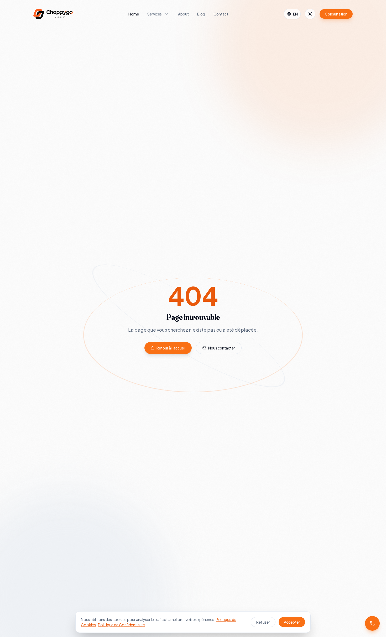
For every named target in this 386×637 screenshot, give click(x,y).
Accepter (292, 622)
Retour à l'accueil (171, 348)
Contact (220, 14)
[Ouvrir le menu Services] (166, 14)
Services (154, 14)
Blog (201, 14)
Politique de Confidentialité (121, 624)
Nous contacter (221, 348)
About (183, 14)
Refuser (263, 622)
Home (133, 14)
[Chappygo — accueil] (53, 14)
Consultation (336, 14)
